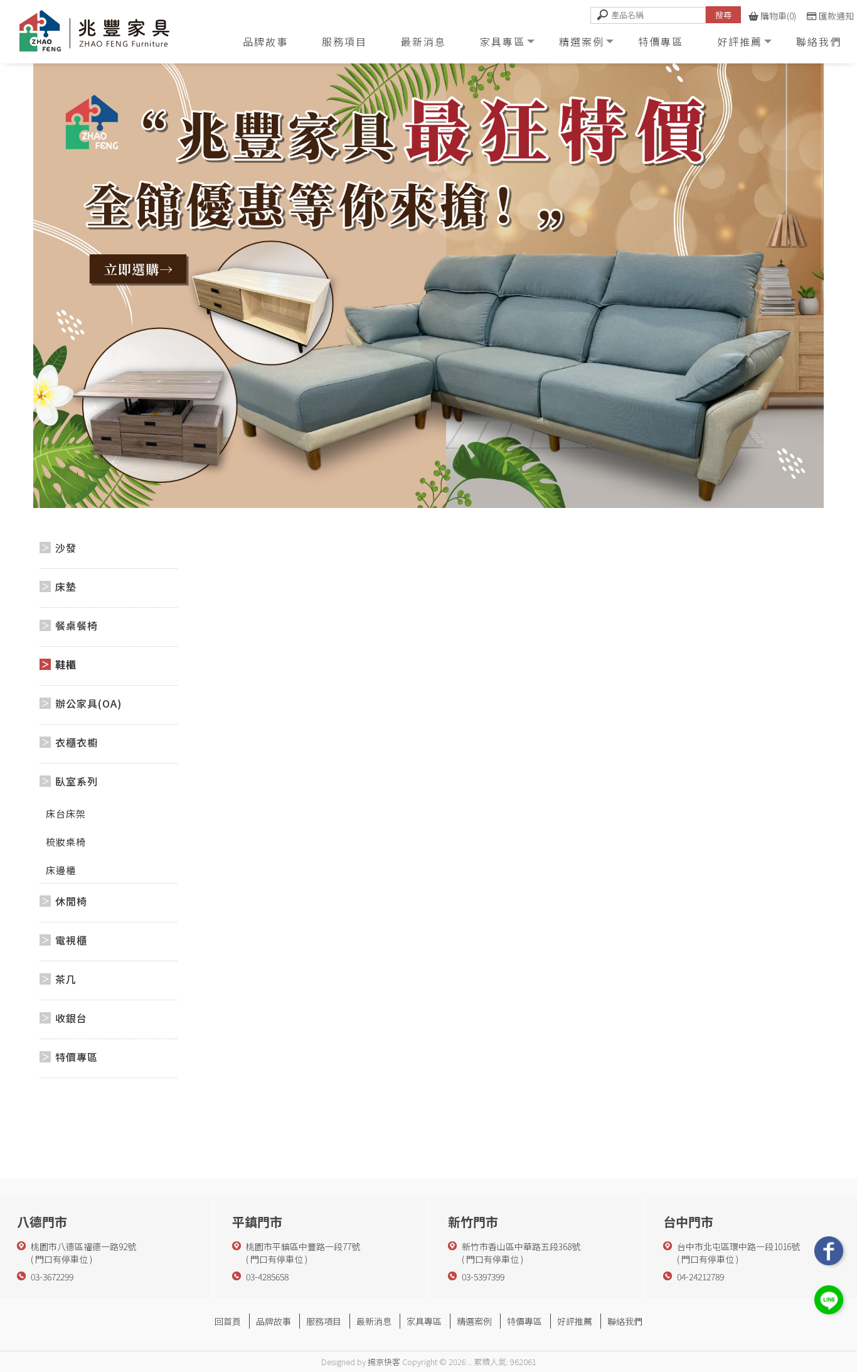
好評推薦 (739, 41)
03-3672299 (52, 1276)
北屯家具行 (443, 1335)
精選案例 (581, 41)
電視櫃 (71, 940)
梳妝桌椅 (66, 841)
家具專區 (502, 41)
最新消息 (423, 41)
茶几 (66, 978)
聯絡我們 (818, 41)
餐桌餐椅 (76, 625)
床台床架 (66, 813)
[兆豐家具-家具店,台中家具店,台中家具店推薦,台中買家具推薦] (110, 33)
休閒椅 (71, 901)
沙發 (66, 547)
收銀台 (71, 1017)
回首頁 (228, 1321)
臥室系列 (76, 781)
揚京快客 (384, 1362)
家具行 (362, 1335)
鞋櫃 (66, 664)
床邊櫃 (61, 870)
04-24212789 (700, 1276)
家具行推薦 (487, 1335)
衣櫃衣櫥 (76, 742)
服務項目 (344, 41)
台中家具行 (399, 1335)
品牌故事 (265, 41)
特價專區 (660, 41)
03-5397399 (483, 1276)
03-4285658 (267, 1276)
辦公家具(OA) (88, 703)
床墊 (66, 586)
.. (470, 1362)
